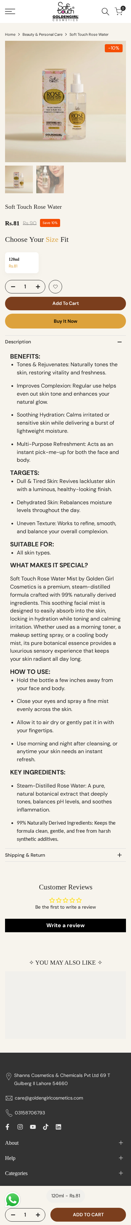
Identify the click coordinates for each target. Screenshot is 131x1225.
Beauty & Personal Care (42, 34)
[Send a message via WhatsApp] (12, 1200)
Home (10, 34)
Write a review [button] (65, 925)
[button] (55, 286)
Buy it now (65, 321)
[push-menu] (10, 11)
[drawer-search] (105, 12)
